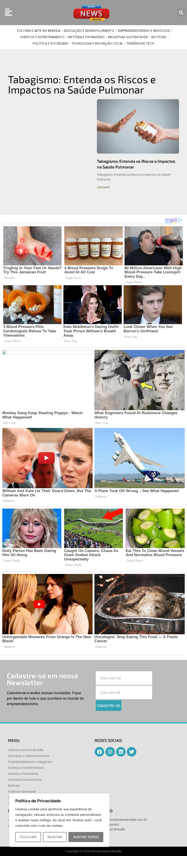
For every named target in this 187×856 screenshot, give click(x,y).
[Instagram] (110, 752)
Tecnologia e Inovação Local (97, 43)
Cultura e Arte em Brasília (38, 30)
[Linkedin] (121, 752)
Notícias (158, 37)
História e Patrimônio (86, 37)
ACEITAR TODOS (86, 837)
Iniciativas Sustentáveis (128, 37)
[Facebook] (99, 752)
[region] (59, 820)
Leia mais (103, 187)
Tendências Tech (140, 43)
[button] (181, 12)
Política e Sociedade (50, 43)
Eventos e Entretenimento (43, 37)
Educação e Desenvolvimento (89, 30)
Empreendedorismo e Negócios (144, 30)
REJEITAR (54, 837)
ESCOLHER (28, 837)
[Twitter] (131, 752)
